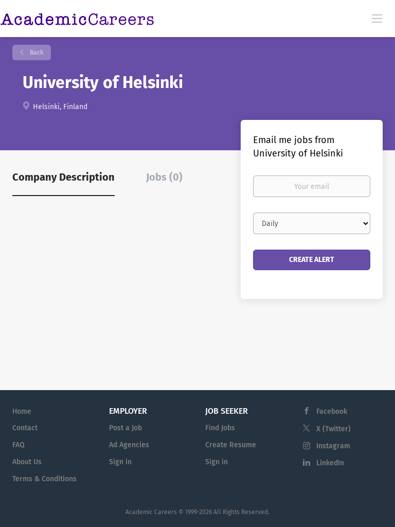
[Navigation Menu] (377, 18)
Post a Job (125, 428)
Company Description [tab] (63, 177)
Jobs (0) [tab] (164, 177)
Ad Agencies (129, 445)
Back (35, 52)
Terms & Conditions (44, 479)
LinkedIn (330, 463)
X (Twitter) (333, 429)
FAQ (18, 445)
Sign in (120, 462)
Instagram (333, 446)
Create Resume (230, 445)
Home (21, 411)
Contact (25, 428)
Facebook (331, 411)
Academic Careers (151, 512)
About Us (27, 462)
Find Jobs (220, 428)
